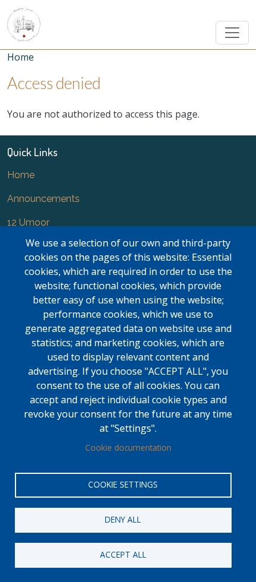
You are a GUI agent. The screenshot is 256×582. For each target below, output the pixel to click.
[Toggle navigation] (232, 33)
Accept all (123, 554)
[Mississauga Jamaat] (23, 25)
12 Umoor (28, 222)
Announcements (43, 198)
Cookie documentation (128, 447)
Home (20, 57)
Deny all (123, 519)
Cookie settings (123, 484)
